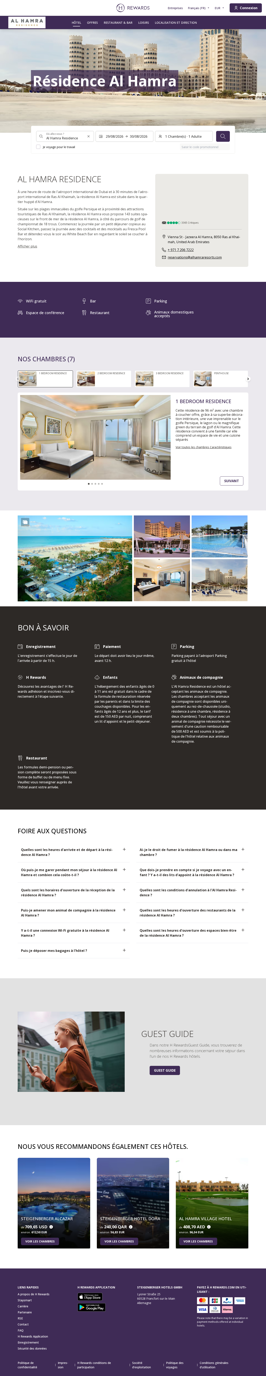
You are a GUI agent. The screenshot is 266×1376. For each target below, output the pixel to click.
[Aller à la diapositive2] (92, 484)
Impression (63, 1365)
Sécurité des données (32, 1348)
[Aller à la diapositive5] (102, 484)
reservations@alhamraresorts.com (195, 257)
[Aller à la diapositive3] (95, 484)
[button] (75, 558)
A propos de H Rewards (33, 1294)
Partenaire (25, 1312)
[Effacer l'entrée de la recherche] (88, 136)
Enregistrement (28, 1342)
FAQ (20, 1330)
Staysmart (25, 1300)
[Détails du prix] (51, 1227)
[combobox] (65, 136)
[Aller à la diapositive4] (99, 484)
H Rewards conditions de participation (94, 1365)
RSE (20, 1318)
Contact (23, 1324)
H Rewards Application (33, 1336)
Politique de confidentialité (27, 1365)
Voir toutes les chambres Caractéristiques (204, 447)
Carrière (23, 1306)
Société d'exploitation (141, 1365)
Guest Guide (165, 1070)
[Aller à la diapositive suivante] (248, 378)
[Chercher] (223, 136)
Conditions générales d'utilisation (214, 1365)
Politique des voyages (174, 1365)
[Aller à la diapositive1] (89, 484)
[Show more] (25, 522)
